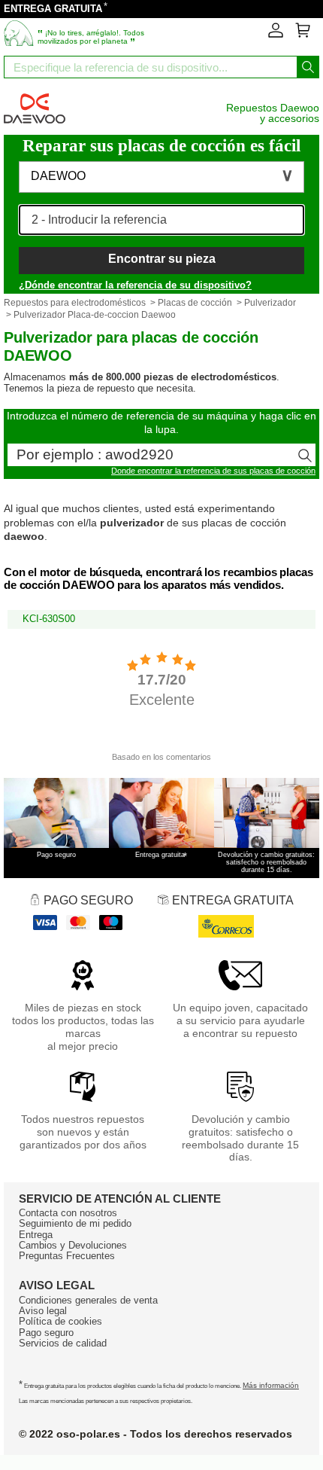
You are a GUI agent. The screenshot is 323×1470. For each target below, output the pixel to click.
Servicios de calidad (63, 1343)
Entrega (36, 1234)
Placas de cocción (195, 302)
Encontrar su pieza (162, 258)
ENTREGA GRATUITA (53, 8)
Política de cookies (60, 1321)
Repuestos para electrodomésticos (75, 302)
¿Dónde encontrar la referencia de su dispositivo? (135, 285)
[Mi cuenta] (275, 34)
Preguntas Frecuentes (67, 1255)
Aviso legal (43, 1310)
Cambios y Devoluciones (73, 1245)
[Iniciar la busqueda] (308, 67)
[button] (161, 177)
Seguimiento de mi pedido (75, 1223)
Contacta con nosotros (68, 1212)
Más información (271, 1385)
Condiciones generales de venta (88, 1300)
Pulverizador (270, 302)
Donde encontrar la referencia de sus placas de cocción (213, 470)
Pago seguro (46, 1332)
